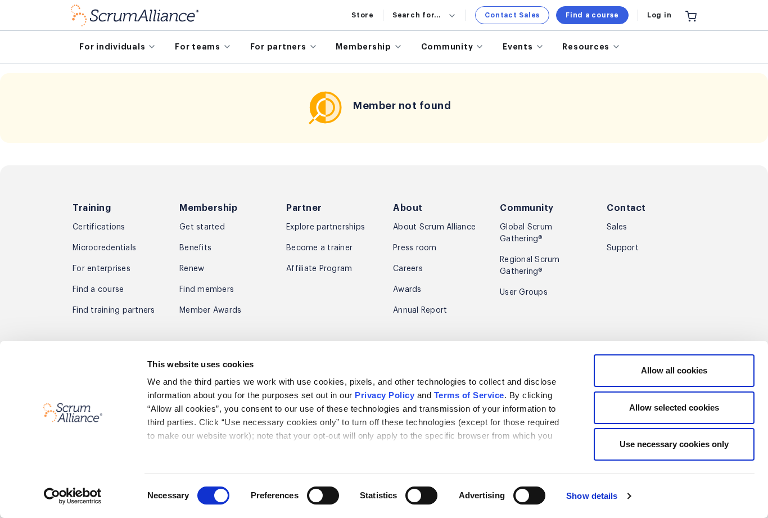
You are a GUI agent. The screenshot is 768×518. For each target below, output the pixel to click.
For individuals (112, 47)
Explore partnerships (325, 227)
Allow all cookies (674, 370)
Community (447, 47)
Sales (617, 227)
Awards (407, 290)
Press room (415, 248)
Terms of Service (469, 395)
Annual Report (420, 310)
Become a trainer (319, 248)
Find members (206, 290)
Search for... (416, 15)
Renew (191, 269)
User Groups (524, 292)
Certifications (99, 227)
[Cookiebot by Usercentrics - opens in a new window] (73, 496)
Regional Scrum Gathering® (530, 266)
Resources (585, 47)
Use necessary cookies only (674, 444)
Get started (202, 227)
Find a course (592, 15)
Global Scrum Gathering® (526, 233)
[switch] (323, 496)
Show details (591, 496)
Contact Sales (512, 15)
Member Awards (210, 310)
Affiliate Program (319, 269)
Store (362, 15)
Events (518, 47)
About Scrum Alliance (434, 227)
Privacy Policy (384, 395)
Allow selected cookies (674, 407)
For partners (278, 47)
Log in (659, 15)
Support (623, 248)
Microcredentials (104, 248)
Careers (408, 269)
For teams (197, 47)
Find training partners (114, 310)
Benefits (195, 248)
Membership (363, 47)
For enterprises (101, 269)
